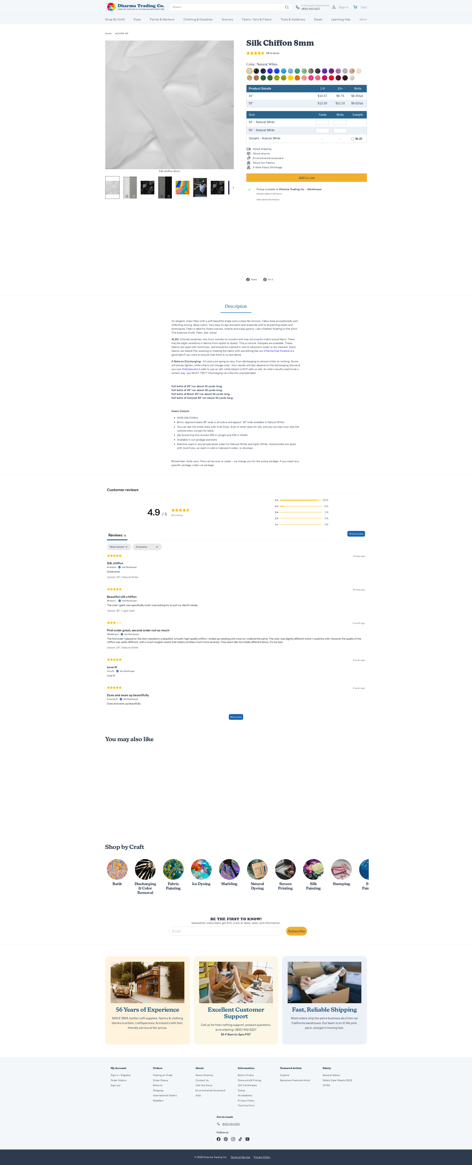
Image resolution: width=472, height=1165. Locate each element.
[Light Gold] (249, 78)
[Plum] (331, 71)
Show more (236, 717)
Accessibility (245, 1095)
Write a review (356, 533)
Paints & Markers (162, 19)
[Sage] (311, 71)
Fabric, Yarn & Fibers (257, 19)
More (363, 19)
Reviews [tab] (117, 535)
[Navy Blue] (263, 71)
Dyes (137, 19)
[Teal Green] (263, 78)
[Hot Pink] (311, 78)
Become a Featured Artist (295, 1080)
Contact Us (202, 1080)
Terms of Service (240, 1157)
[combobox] (231, 7)
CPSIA (326, 1085)
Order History (119, 1080)
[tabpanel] (236, 633)
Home (108, 33)
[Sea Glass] (304, 71)
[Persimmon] (297, 78)
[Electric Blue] (277, 71)
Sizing (241, 1090)
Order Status (160, 1080)
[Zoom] (169, 105)
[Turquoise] (283, 71)
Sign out (116, 1085)
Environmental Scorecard (210, 1090)
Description (236, 306)
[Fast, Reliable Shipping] (324, 982)
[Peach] (304, 78)
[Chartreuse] (283, 78)
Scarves (227, 19)
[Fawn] (256, 78)
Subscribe (296, 931)
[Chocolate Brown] (345, 78)
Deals (318, 19)
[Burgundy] (338, 78)
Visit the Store (203, 1085)
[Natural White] (249, 71)
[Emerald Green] (270, 78)
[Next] (231, 187)
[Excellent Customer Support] (236, 982)
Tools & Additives (293, 19)
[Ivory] (358, 71)
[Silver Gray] (345, 71)
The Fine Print (246, 1105)
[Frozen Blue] (290, 71)
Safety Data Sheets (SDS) (337, 1080)
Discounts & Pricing (249, 1080)
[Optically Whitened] (352, 78)
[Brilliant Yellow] (290, 78)
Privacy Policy (246, 1100)
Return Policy (246, 1075)
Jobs (198, 1095)
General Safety (331, 1075)
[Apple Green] (277, 78)
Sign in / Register (121, 1075)
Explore (284, 1075)
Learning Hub (340, 19)
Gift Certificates (247, 1085)
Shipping (158, 1090)
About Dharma (204, 1075)
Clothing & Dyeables (198, 19)
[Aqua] (297, 71)
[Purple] (324, 71)
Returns (157, 1085)
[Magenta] (324, 78)
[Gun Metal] (318, 71)
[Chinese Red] (331, 78)
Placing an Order (163, 1075)
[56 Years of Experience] (147, 982)
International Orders (165, 1095)
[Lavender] (338, 71)
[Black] (256, 71)
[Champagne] (352, 71)
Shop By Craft (115, 19)
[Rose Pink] (318, 78)
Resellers (158, 1100)
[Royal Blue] (270, 71)
